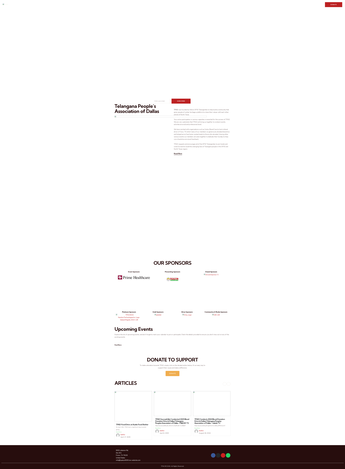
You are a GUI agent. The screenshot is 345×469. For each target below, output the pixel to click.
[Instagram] (218, 455)
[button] (118, 285)
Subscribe (181, 101)
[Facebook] (213, 455)
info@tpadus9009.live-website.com (128, 460)
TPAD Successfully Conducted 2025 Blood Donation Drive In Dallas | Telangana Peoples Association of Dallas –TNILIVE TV (172, 421)
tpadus (122, 435)
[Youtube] (223, 455)
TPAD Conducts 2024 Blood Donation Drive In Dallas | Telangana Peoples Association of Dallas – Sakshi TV (209, 421)
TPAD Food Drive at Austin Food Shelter (132, 425)
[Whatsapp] (228, 455)
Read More (178, 153)
